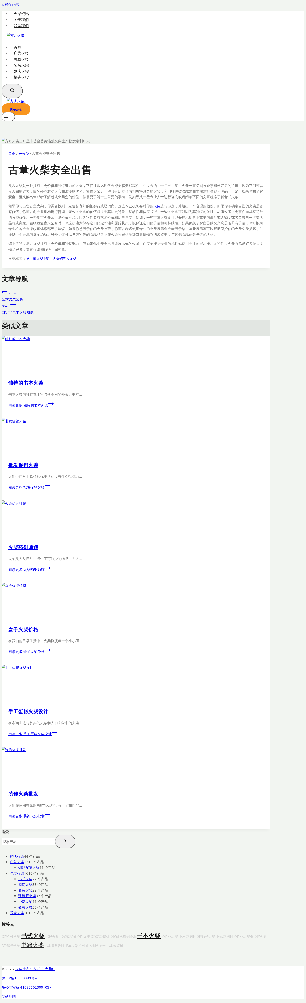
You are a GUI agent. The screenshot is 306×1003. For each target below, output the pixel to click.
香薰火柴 (21, 58)
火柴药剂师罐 (23, 547)
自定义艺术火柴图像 (18, 309)
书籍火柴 (32, 945)
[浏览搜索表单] (12, 91)
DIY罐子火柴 (11, 945)
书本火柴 (149, 935)
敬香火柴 (21, 77)
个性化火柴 (170, 936)
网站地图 (9, 996)
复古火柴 (51, 258)
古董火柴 (35, 258)
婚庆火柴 (21, 71)
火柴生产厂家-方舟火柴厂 (35, 969)
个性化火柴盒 (244, 936)
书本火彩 (71, 945)
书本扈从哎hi (54, 945)
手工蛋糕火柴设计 (28, 711)
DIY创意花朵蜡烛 (123, 936)
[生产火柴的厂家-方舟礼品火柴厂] (17, 35)
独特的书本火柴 (25, 382)
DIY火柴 (260, 936)
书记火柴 (52, 936)
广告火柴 (21, 53)
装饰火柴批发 (23, 793)
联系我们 (21, 26)
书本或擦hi (115, 945)
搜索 (5, 831)
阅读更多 (28, 405)
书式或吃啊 (224, 936)
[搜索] (65, 841)
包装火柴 (21, 65)
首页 (17, 47)
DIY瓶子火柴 (206, 936)
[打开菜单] (8, 116)
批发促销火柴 (23, 464)
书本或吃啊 (187, 936)
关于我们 (21, 20)
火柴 (156, 206)
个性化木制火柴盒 (92, 945)
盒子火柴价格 (23, 629)
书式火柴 (33, 935)
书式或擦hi (68, 936)
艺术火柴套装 (12, 296)
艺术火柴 (68, 258)
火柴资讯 (21, 13)
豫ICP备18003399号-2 (20, 978)
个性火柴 (83, 936)
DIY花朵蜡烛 (100, 936)
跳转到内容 (10, 4)
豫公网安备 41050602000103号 (27, 987)
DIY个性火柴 (11, 936)
